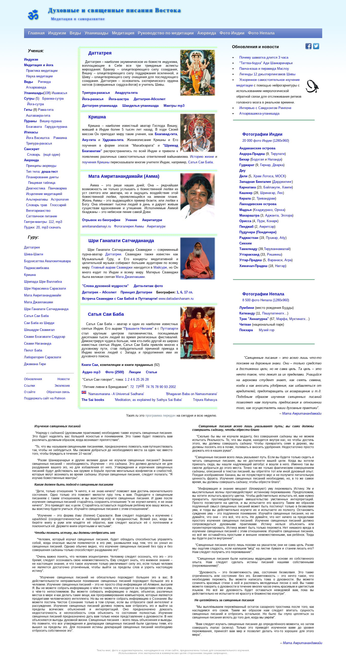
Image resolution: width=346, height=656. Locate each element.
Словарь (33, 154)
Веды (75, 33)
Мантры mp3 (174, 106)
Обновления (33, 379)
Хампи (287, 187)
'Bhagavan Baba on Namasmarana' (191, 394)
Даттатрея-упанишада (99, 106)
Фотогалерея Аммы (129, 226)
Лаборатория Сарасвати (42, 357)
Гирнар (265, 165)
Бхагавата (34, 127)
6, (181, 292)
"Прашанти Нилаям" (138, 328)
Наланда (274, 159)
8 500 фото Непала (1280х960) (265, 300)
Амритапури (152, 220)
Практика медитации (41, 71)
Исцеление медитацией (44, 194)
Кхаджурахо (263, 210)
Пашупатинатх (273, 313)
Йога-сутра (35, 104)
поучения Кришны (95, 162)
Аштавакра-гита (38, 115)
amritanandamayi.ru (96, 226)
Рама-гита (45, 110)
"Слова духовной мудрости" (105, 286)
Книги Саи (90, 365)
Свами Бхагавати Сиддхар (44, 337)
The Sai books (93, 400)
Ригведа (44, 82)
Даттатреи (113, 254)
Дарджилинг (282, 182)
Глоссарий (58, 205)
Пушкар (272, 238)
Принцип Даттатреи (136, 292)
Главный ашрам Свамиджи (112, 267)
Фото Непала (261, 33)
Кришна (97, 116)
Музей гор (266, 330)
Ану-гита (89, 140)
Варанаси (275, 260)
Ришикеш (274, 254)
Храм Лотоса (263, 176)
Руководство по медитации (166, 33)
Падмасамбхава (36, 268)
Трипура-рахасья (96, 93)
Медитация (123, 33)
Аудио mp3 (91, 372)
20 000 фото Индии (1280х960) (265, 141)
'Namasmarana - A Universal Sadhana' (116, 394)
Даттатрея (100, 53)
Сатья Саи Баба (200, 162)
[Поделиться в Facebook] (308, 46)
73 (137, 387)
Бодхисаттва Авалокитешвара (47, 261)
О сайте (29, 392)
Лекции (135, 372)
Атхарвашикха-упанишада (257, 113)
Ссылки (29, 385)
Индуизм (57, 33)
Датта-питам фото (148, 286)
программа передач (160, 415)
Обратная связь (58, 392)
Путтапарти (169, 328)
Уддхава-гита (113, 140)
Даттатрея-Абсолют (149, 99)
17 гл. (188, 292)
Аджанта (272, 215)
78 (157, 387)
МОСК (280, 176)
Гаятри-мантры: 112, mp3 (43, 222)
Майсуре (160, 267)
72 (132, 387)
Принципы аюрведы (41, 166)
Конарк (272, 221)
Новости (63, 379)
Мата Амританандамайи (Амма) (123, 176)
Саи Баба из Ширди (39, 323)
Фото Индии (232, 33)
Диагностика (35, 188)
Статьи (151, 372)
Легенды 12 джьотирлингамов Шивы (265, 74)
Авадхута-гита (126, 93)
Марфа (281, 319)
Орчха (279, 210)
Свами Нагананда (37, 343)
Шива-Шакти (33, 254)
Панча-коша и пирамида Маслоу (262, 68)
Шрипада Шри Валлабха (43, 281)
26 (142, 379)
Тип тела (33, 171)
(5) (31, 98)
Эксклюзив (62, 385)
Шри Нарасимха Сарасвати (45, 288)
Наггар (280, 266)
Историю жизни (202, 156)
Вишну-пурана (51, 121)
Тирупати (278, 154)
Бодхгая (257, 159)
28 (147, 379)
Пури (261, 221)
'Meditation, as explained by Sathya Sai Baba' (148, 400)
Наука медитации (39, 76)
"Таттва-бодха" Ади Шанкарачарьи (264, 63)
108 (47, 93)
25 (138, 379)
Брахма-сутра (53, 98)
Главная (36, 33)
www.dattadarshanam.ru (176, 298)
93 (166, 387)
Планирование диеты (42, 177)
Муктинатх (297, 319)
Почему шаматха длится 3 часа (262, 57)
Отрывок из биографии (101, 220)
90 (161, 387)
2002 (172, 387)
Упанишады (96, 33)
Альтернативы (37, 199)
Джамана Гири (35, 364)
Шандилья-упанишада (140, 106)
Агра (288, 260)
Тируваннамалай (277, 249)
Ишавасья (59, 93)
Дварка (278, 165)
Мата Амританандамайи (42, 295)
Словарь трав (36, 205)
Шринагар (267, 193)
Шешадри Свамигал (39, 330)
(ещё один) (51, 154)
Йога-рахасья (93, 99)
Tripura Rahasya (205, 400)
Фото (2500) (114, 372)
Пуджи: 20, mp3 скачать (42, 227)
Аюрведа (206, 33)
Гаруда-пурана (56, 127)
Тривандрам (266, 198)
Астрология (60, 199)
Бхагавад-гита (166, 134)
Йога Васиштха (37, 138)
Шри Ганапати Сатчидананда (121, 240)
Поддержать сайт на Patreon (44, 398)
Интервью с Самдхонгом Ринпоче (263, 108)
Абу (282, 238)
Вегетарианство (38, 210)
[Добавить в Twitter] (316, 46)
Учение (131, 220)
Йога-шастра (119, 99)
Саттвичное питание (41, 216)
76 (152, 387)
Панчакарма (57, 188)
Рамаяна (60, 138)
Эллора (286, 215)
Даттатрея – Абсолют (99, 292)
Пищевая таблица (41, 183)
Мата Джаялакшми (130, 277)
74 (147, 387)
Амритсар (266, 226)
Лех (280, 193)
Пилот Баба (33, 350)
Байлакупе (271, 187)
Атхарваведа (36, 87)
